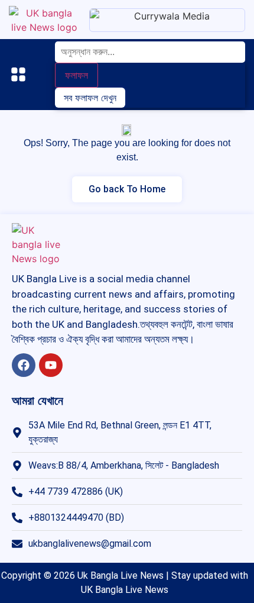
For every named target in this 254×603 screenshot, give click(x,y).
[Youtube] (51, 365)
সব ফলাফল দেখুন (90, 98)
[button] (17, 76)
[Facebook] (23, 365)
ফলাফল (76, 75)
